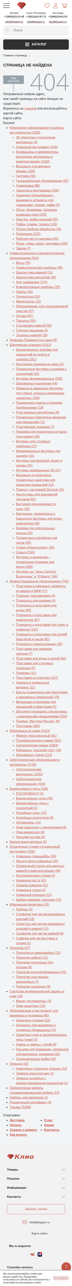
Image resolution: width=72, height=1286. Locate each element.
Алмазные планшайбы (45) (36, 856)
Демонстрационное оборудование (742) (39, 581)
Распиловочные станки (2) (35, 875)
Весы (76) (23, 263)
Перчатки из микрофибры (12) (38, 952)
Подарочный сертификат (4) (30, 1102)
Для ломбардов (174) (31, 282)
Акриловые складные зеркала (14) (41, 1068)
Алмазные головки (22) (33, 1020)
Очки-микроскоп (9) (30, 832)
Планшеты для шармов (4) (35, 600)
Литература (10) (28, 296)
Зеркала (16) (19, 1063)
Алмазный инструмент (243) (37, 147)
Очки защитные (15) (30, 1006)
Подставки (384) (28, 726)
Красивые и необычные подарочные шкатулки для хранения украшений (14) (35, 479)
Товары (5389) (20, 1107)
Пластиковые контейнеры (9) (37, 412)
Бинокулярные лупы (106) (29, 788)
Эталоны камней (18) (31, 335)
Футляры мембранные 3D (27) (38, 470)
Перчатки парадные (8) (33, 986)
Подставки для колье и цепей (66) (41, 658)
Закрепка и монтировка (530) (37, 190)
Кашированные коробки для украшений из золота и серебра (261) (37, 354)
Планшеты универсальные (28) (39, 644)
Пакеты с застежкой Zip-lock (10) (40, 489)
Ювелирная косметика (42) (29, 904)
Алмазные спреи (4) (31, 890)
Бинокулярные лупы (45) (34, 798)
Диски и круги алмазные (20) (37, 861)
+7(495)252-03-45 (14, 16)
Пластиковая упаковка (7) (35, 427)
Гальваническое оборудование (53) (42, 181)
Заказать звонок (36, 1209)
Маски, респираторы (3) (33, 1001)
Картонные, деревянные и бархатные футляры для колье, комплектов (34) (39, 518)
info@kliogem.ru (39, 1222)
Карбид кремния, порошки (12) (38, 899)
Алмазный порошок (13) (34, 895)
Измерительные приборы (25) (38, 287)
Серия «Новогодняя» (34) (35, 547)
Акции (49, 1125)
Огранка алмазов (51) (32, 885)
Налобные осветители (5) (35, 817)
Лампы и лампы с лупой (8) (36, 1044)
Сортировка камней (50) (34, 325)
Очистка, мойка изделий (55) (37, 219)
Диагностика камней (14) (34, 272)
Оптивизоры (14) (28, 822)
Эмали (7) (23, 248)
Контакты (51, 1130)
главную (30, 108)
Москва (14, 13)
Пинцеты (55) (26, 320)
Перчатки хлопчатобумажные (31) (41, 972)
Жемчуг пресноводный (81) (36, 735)
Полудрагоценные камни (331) (38, 740)
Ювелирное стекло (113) (34, 755)
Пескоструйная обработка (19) (38, 229)
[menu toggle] (6, 5)
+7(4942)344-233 (57, 16)
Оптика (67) (24, 316)
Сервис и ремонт (23, 1130)
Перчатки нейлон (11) (32, 957)
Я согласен (61, 1278)
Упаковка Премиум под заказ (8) (33, 340)
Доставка (17, 1120)
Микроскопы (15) (28, 301)
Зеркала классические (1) (35, 1073)
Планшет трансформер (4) (35, 595)
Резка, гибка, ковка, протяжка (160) (42, 243)
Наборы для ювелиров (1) (29, 1097)
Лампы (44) (24, 292)
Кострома (57, 13)
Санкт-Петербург (36, 13)
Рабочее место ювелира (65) (37, 238)
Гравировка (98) (28, 185)
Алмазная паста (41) (31, 880)
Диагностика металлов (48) (36, 277)
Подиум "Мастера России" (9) (38, 721)
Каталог (39, 44)
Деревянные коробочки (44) (36, 383)
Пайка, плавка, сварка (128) (36, 224)
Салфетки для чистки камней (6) (40, 933)
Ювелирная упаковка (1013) (30, 345)
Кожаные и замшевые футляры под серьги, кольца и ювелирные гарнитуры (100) (40, 393)
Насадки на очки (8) (30, 837)
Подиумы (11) (26, 673)
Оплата (15, 1125)
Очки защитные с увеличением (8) (41, 827)
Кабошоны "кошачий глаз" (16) (38, 750)
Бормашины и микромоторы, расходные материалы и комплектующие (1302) (37, 156)
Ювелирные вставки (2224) (30, 731)
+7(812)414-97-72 (36, 16)
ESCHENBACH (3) (30, 793)
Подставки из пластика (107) (37, 677)
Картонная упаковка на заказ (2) (40, 364)
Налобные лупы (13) (31, 813)
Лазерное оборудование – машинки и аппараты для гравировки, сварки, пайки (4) (38, 200)
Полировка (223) (28, 234)
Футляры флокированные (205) (39, 378)
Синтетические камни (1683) (37, 745)
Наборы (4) (24, 909)
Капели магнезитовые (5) (28, 842)
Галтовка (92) (26, 176)
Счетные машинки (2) (32, 330)
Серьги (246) (25, 552)
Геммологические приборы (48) (39, 267)
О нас (48, 1120)
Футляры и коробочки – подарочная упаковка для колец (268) (35, 562)
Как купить (18, 1134)
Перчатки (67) (20, 948)
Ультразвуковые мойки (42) (36, 1059)
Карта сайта (39, 1233)
